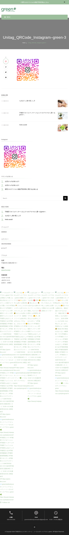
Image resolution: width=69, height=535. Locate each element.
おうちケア (4, 248)
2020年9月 (4, 232)
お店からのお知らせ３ (12, 181)
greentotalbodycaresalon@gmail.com (36, 519)
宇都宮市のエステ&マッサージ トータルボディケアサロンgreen (33, 531)
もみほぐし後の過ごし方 (27, 100)
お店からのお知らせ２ (12, 185)
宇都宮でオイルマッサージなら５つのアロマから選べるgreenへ (25, 211)
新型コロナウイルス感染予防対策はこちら (35, 2)
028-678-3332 (5, 270)
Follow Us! (6, 502)
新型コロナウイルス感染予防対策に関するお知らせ (21, 189)
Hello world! (23, 125)
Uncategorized (6, 244)
